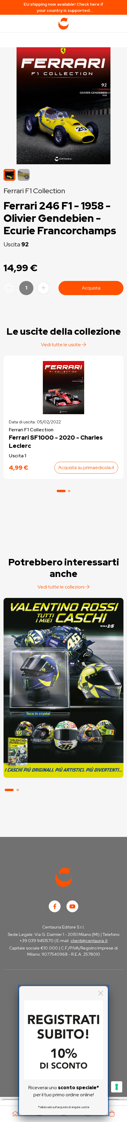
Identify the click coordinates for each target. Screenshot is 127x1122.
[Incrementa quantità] (43, 288)
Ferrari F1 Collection (34, 190)
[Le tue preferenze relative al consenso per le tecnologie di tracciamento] (116, 1086)
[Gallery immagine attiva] (63, 104)
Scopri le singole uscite (63, 766)
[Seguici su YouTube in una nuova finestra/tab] (72, 906)
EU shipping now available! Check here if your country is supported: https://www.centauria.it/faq (63, 7)
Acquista (91, 288)
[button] (24, 175)
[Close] (100, 993)
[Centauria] (63, 24)
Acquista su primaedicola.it (86, 467)
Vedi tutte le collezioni (61, 587)
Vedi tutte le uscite (61, 344)
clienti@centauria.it (89, 940)
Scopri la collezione (63, 750)
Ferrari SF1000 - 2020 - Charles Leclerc (56, 442)
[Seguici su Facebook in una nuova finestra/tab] (55, 906)
